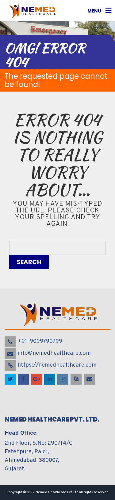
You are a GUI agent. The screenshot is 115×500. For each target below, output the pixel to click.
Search (29, 262)
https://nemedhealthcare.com (57, 365)
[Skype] (76, 379)
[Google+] (37, 379)
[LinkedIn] (50, 379)
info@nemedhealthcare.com (54, 353)
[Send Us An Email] (90, 379)
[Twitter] (11, 379)
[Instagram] (63, 379)
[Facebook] (24, 379)
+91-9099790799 (39, 341)
